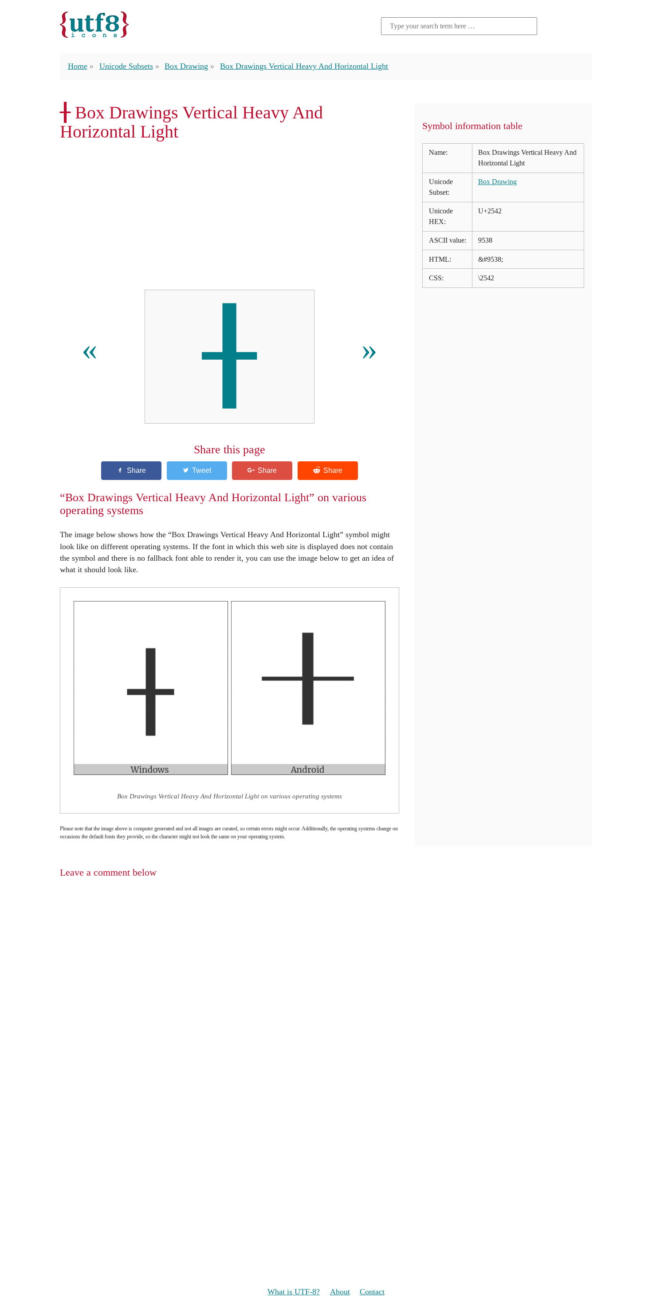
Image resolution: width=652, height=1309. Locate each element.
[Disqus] (326, 1001)
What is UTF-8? (293, 1291)
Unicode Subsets (126, 66)
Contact (372, 1291)
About (340, 1291)
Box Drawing (186, 66)
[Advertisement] (229, 215)
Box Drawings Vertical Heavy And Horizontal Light (304, 66)
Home (77, 66)
